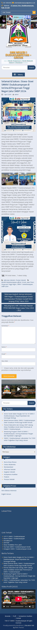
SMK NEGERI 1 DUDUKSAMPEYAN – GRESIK (18, 55)
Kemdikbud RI (8, 541)
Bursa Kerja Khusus (10, 462)
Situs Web (4, 361)
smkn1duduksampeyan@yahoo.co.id (24, 3)
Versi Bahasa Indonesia (8, 490)
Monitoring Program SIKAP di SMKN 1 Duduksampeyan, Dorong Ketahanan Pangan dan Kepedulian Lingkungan (18, 434)
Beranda (7, 616)
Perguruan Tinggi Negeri (8, 284)
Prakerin (6, 477)
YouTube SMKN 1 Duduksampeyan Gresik (17, 547)
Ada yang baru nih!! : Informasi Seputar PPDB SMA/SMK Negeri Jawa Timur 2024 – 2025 (18, 308)
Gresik (24, 282)
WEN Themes (19, 627)
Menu (20, 75)
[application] (19, 599)
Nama (4, 347)
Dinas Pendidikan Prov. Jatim (13, 545)
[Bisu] (30, 607)
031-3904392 (7, 3)
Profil (14, 616)
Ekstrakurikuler (8, 467)
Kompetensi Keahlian (10, 474)
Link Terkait (7, 12)
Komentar (5, 326)
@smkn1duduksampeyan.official (11, 282)
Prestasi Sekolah (21, 280)
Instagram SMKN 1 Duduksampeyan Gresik (17, 549)
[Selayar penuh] (33, 607)
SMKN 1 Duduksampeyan (25, 284)
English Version (6, 494)
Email (3, 354)
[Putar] (4, 607)
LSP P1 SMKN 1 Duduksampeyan (14, 536)
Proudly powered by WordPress (13, 625)
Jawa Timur (30, 282)
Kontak (18, 618)
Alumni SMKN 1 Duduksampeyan (14, 538)
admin (16, 94)
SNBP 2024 (4, 286)
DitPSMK (6, 543)
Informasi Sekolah (9, 280)
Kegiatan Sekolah (9, 472)
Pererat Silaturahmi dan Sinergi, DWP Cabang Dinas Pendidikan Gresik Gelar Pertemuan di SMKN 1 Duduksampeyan (18, 427)
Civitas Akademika (9, 464)
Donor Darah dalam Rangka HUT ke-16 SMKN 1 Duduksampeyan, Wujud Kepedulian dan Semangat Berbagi (19, 416)
